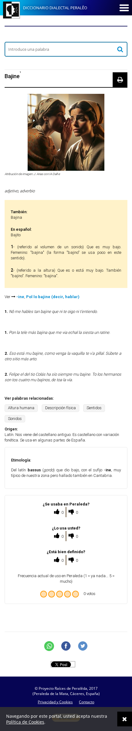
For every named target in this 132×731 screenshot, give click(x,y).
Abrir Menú (124, 7)
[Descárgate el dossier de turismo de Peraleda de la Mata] (66, 34)
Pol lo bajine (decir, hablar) (53, 296)
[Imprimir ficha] (120, 79)
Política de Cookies (25, 725)
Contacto (86, 702)
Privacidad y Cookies (55, 702)
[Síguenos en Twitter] (83, 646)
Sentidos (94, 407)
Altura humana (21, 407)
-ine (20, 296)
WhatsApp (49, 646)
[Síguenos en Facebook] (66, 646)
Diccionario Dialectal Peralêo (55, 7)
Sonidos (15, 418)
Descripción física (60, 407)
